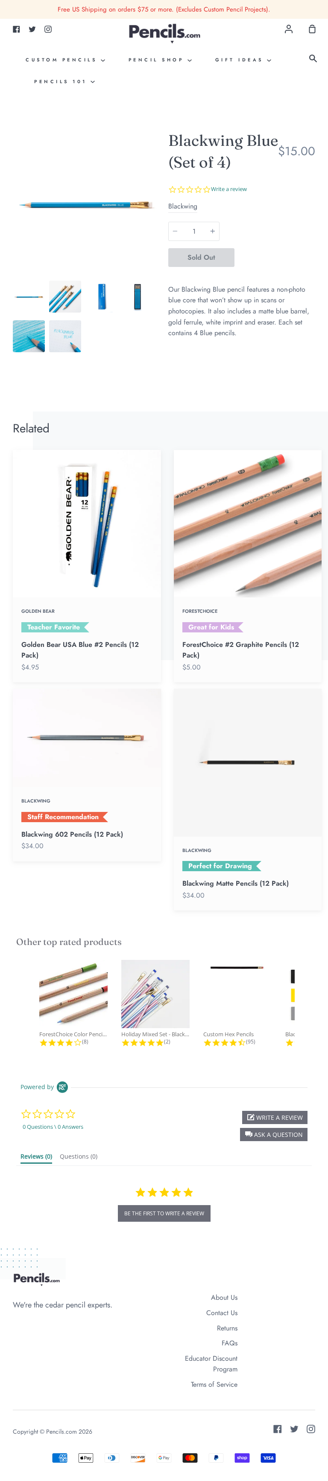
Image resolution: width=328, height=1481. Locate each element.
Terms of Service (214, 1384)
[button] (274, 1134)
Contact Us (221, 1313)
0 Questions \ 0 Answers (53, 1126)
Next (157, 223)
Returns (227, 1328)
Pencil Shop (158, 59)
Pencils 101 (62, 81)
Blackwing (182, 206)
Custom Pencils (63, 59)
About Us (224, 1297)
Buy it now (275, 257)
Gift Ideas (241, 59)
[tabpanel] (86, 203)
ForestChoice (199, 611)
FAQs (229, 1343)
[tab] (29, 297)
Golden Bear (38, 611)
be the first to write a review (164, 1213)
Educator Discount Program (211, 1363)
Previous (15, 223)
